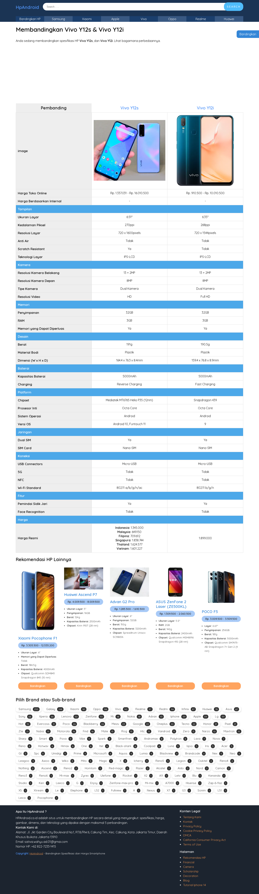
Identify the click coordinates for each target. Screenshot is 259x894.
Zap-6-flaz (217, 783)
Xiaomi (87, 19)
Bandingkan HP (30, 19)
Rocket (129, 775)
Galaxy (54, 709)
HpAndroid (27, 7)
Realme (200, 19)
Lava (199, 738)
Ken (43, 783)
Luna (173, 746)
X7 (170, 790)
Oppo (172, 19)
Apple (115, 19)
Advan (155, 716)
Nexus (153, 790)
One (86, 746)
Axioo (48, 761)
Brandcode (194, 753)
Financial (188, 862)
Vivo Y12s (129, 108)
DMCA (187, 835)
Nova (218, 738)
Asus (232, 709)
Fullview (118, 790)
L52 (99, 790)
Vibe (84, 738)
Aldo (183, 768)
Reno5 (162, 761)
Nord (201, 768)
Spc (39, 753)
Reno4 (226, 761)
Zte (23, 731)
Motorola (66, 731)
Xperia (46, 716)
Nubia (42, 731)
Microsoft (102, 753)
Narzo (209, 731)
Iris (209, 746)
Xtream (40, 790)
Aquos (125, 753)
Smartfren (127, 738)
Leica (24, 798)
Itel (103, 746)
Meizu (118, 724)
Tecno (188, 724)
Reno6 (45, 775)
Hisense (193, 783)
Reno (24, 746)
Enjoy (95, 783)
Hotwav (45, 746)
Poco (69, 724)
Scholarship (191, 871)
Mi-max (66, 775)
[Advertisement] (129, 73)
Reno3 (25, 775)
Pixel (230, 724)
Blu (196, 775)
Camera (188, 867)
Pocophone (47, 798)
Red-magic (118, 768)
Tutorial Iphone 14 (194, 885)
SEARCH (233, 6)
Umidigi (59, 753)
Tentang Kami (192, 817)
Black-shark (126, 746)
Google (141, 724)
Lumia (146, 753)
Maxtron (232, 731)
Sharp (25, 738)
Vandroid (166, 731)
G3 (186, 790)
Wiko (67, 761)
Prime (80, 753)
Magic (105, 761)
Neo (235, 753)
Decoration (190, 876)
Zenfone (94, 716)
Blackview (168, 753)
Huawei (229, 19)
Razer (142, 768)
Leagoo (26, 761)
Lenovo (69, 716)
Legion (183, 761)
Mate (107, 731)
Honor (210, 724)
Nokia (133, 716)
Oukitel (205, 761)
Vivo (144, 19)
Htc (145, 731)
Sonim (204, 790)
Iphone (177, 716)
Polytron (178, 738)
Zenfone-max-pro (123, 783)
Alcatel (163, 768)
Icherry (141, 761)
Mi (115, 716)
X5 (22, 790)
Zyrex (87, 775)
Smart (45, 738)
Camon (222, 768)
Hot (24, 724)
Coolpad (152, 746)
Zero (188, 731)
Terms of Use (192, 844)
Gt (22, 753)
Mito (86, 761)
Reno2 (70, 768)
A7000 (171, 783)
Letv (179, 775)
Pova (65, 738)
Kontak (188, 821)
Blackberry (94, 724)
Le (59, 790)
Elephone (79, 790)
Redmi (166, 709)
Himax (67, 746)
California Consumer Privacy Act (204, 840)
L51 (222, 790)
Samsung (58, 19)
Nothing (26, 768)
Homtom (93, 768)
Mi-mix (151, 783)
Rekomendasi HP (194, 857)
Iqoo (192, 746)
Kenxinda (216, 775)
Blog (186, 880)
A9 (163, 775)
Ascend (48, 768)
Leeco (62, 783)
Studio (25, 783)
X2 (147, 775)
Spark (104, 738)
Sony (25, 716)
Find (88, 731)
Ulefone (107, 775)
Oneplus (165, 724)
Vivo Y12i (205, 108)
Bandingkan (247, 34)
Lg (219, 716)
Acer (226, 746)
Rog (126, 731)
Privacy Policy (192, 826)
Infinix (188, 709)
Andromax (153, 738)
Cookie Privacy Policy (197, 831)
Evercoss (46, 724)
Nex (217, 753)
